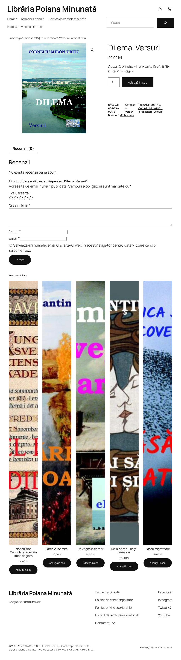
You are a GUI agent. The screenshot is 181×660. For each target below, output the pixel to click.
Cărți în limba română (46, 38)
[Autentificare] (160, 8)
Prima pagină (16, 38)
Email (14, 238)
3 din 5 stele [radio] (21, 198)
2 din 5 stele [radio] (16, 198)
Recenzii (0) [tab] (23, 148)
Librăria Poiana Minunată (52, 8)
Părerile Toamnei (56, 549)
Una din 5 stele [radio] (11, 198)
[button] (92, 50)
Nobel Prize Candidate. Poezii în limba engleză (23, 552)
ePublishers (145, 111)
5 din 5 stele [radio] (31, 198)
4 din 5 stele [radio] (26, 198)
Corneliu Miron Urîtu (150, 108)
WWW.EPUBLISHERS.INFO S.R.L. (42, 646)
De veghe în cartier (90, 549)
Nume (15, 231)
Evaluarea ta (20, 193)
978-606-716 (152, 104)
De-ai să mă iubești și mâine (124, 550)
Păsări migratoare (157, 549)
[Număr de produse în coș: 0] (169, 8)
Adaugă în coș (137, 82)
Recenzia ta (19, 205)
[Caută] (165, 23)
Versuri (64, 38)
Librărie (29, 38)
